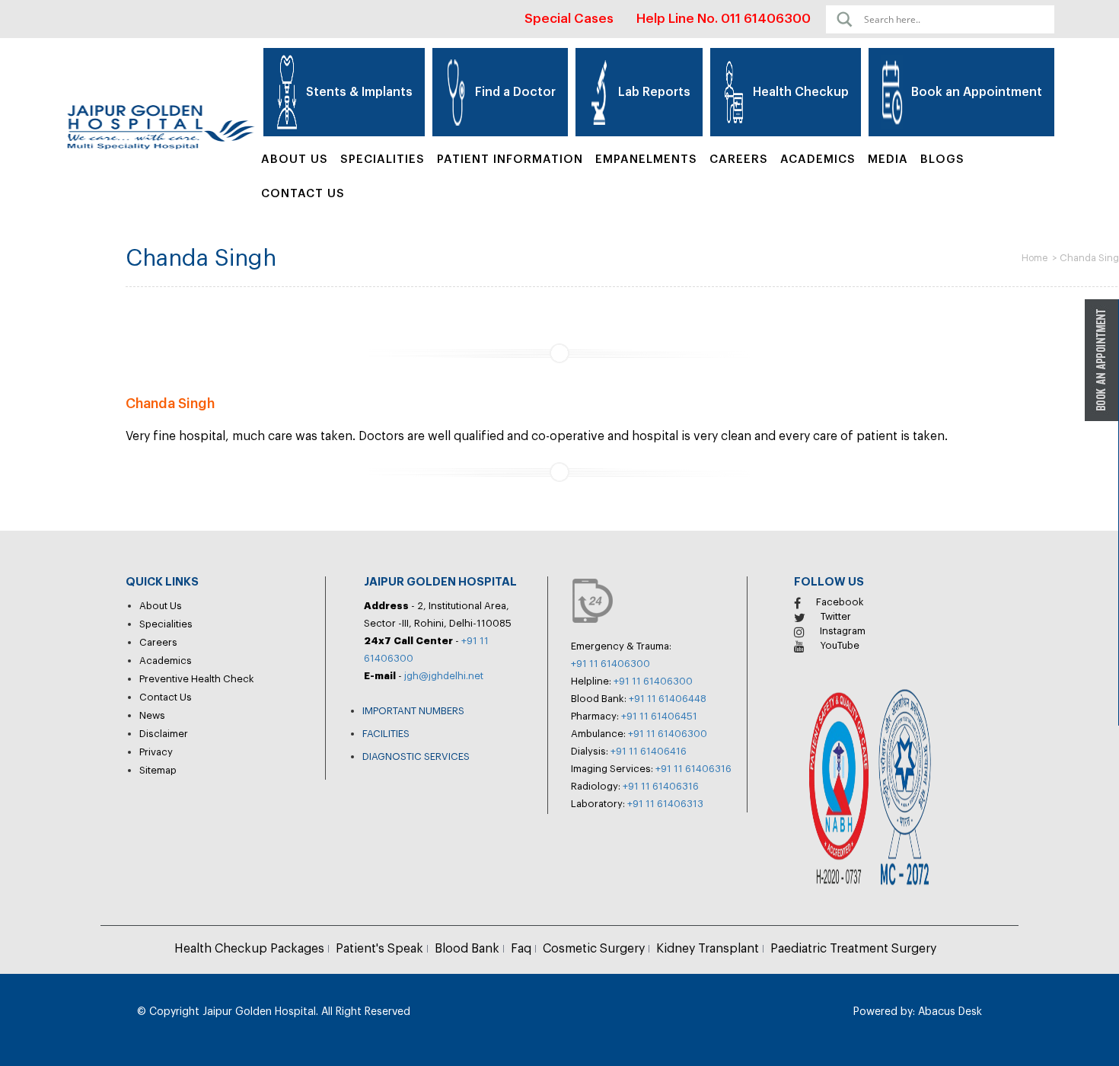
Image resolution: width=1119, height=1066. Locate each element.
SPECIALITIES (382, 159)
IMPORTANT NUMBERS (413, 711)
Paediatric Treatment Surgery (853, 949)
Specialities (166, 624)
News (152, 715)
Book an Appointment (976, 92)
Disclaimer (163, 734)
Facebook (840, 602)
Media (888, 159)
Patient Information (510, 159)
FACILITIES (386, 734)
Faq (521, 949)
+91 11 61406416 (649, 751)
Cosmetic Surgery (594, 949)
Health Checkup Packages (249, 949)
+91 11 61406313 (665, 804)
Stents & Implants (359, 92)
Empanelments (646, 159)
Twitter (836, 616)
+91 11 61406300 (610, 664)
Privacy (156, 752)
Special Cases (569, 18)
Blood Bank (467, 949)
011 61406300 (766, 18)
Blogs (942, 159)
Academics (818, 159)
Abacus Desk (948, 1012)
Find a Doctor (515, 92)
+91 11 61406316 (693, 769)
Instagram (843, 631)
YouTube (839, 645)
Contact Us (303, 193)
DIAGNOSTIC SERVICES (416, 756)
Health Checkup (801, 92)
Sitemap (158, 770)
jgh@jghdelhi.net (443, 676)
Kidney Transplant (707, 949)
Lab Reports (654, 92)
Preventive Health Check (196, 679)
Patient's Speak (379, 949)
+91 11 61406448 (667, 699)
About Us (294, 159)
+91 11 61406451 (659, 716)
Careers (738, 159)
